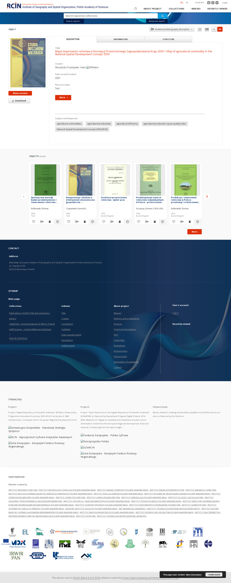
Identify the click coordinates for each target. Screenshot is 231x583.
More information (194, 574)
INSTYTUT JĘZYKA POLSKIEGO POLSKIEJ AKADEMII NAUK (156, 501)
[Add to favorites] (199, 29)
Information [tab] (121, 39)
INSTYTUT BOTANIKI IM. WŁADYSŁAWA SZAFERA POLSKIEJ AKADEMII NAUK (177, 493)
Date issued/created (71, 334)
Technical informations (125, 329)
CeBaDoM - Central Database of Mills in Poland (32, 324)
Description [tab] (72, 39)
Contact (117, 367)
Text (57, 88)
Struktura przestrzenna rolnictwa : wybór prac (114, 198)
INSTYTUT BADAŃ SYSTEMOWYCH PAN (167, 490)
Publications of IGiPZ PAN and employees (29, 313)
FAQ (116, 334)
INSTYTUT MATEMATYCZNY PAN (23, 490)
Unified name (67, 345)
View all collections (18, 338)
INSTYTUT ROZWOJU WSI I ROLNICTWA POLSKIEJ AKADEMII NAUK (165, 512)
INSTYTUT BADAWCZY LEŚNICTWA (201, 490)
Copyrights (119, 340)
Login (225, 2)
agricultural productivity (99, 123)
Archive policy (121, 351)
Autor (83, 67)
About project (153, 8)
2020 (57, 77)
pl (187, 3)
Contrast (199, 2)
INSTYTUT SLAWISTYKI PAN (194, 505)
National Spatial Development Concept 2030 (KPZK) (82, 129)
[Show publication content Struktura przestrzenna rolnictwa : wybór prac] (120, 221)
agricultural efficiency (127, 123)
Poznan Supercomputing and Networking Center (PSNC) (150, 577)
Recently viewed (217, 8)
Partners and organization (126, 318)
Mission (117, 313)
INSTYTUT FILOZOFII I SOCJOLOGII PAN (186, 497)
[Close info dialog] (207, 29)
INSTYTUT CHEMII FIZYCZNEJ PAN (71, 497)
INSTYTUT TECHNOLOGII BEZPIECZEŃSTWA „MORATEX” (122, 516)
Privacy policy (120, 356)
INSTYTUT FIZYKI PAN (86, 516)
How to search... (73, 21)
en (220, 29)
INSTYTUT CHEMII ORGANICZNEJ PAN (103, 497)
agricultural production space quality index (164, 123)
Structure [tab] (168, 39)
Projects (118, 324)
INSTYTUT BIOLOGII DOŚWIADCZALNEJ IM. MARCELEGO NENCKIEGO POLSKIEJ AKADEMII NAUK (50, 493)
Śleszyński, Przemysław (67, 67)
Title (63, 313)
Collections (176, 8)
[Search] (163, 15)
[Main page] (135, 9)
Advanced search (157, 21)
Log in (175, 312)
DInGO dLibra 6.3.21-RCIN (86, 577)
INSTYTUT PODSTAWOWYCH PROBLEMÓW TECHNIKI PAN (155, 505)
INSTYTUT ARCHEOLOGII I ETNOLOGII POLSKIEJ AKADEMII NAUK (67, 490)
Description (67, 340)
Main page (14, 299)
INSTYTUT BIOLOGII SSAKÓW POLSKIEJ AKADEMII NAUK (118, 493)
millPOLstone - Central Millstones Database (30, 329)
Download (20, 100)
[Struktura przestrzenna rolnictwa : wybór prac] (115, 180)
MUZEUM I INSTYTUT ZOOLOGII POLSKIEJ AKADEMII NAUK (91, 508)
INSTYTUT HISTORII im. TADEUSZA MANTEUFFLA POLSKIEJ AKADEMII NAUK (96, 501)
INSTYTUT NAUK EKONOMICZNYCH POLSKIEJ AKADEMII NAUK (107, 512)
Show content (20, 93)
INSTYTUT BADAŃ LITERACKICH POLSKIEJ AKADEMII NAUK (123, 490)
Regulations (119, 345)
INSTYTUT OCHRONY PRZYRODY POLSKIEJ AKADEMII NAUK (101, 505)
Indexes (196, 8)
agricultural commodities (69, 123)
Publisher (66, 329)
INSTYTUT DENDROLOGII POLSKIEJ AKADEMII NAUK (144, 497)
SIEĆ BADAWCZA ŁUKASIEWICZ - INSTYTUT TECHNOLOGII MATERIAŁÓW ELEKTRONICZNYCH (159, 508)
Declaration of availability (126, 362)
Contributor (67, 324)
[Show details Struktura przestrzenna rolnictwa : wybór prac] (127, 221)
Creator (65, 318)
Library (12, 318)
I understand (214, 574)
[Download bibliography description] (41, 221)
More (194, 231)
